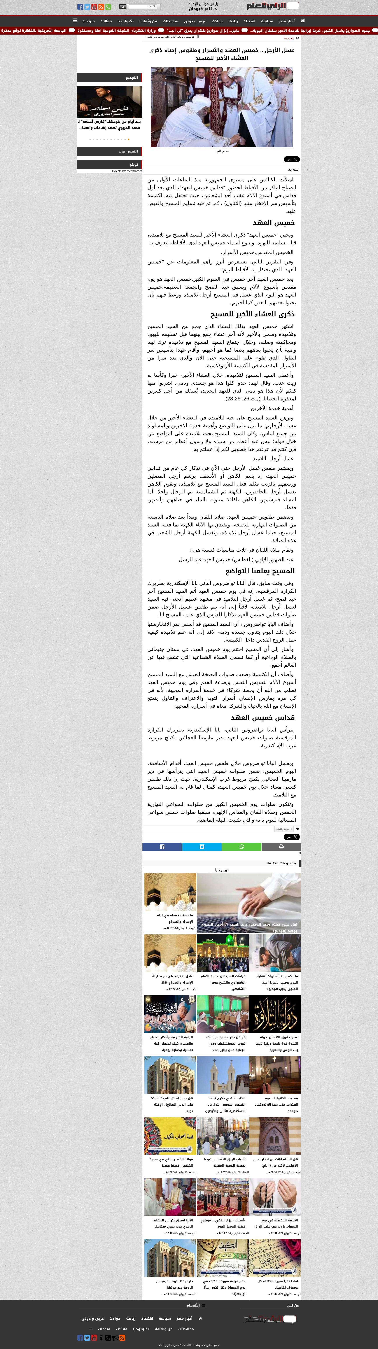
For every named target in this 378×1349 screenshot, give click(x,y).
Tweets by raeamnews (127, 171)
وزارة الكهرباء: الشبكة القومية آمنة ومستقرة (212, 30)
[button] (129, 139)
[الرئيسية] (303, 20)
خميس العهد (283, 828)
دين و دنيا (289, 37)
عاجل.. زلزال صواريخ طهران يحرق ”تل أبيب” (298, 30)
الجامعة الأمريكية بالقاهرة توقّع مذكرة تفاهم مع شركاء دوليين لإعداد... (101, 30)
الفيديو (132, 77)
